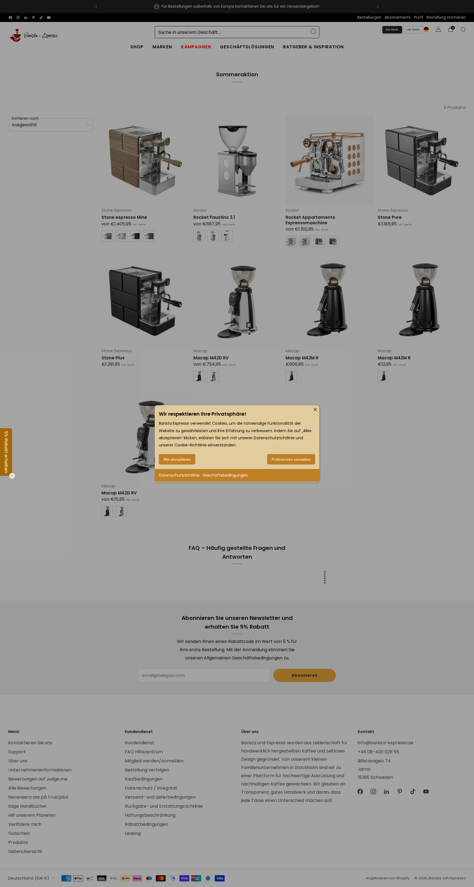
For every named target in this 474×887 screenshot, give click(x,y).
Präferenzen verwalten (291, 459)
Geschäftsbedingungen (225, 475)
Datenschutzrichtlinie (179, 475)
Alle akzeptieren (177, 459)
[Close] (315, 409)
